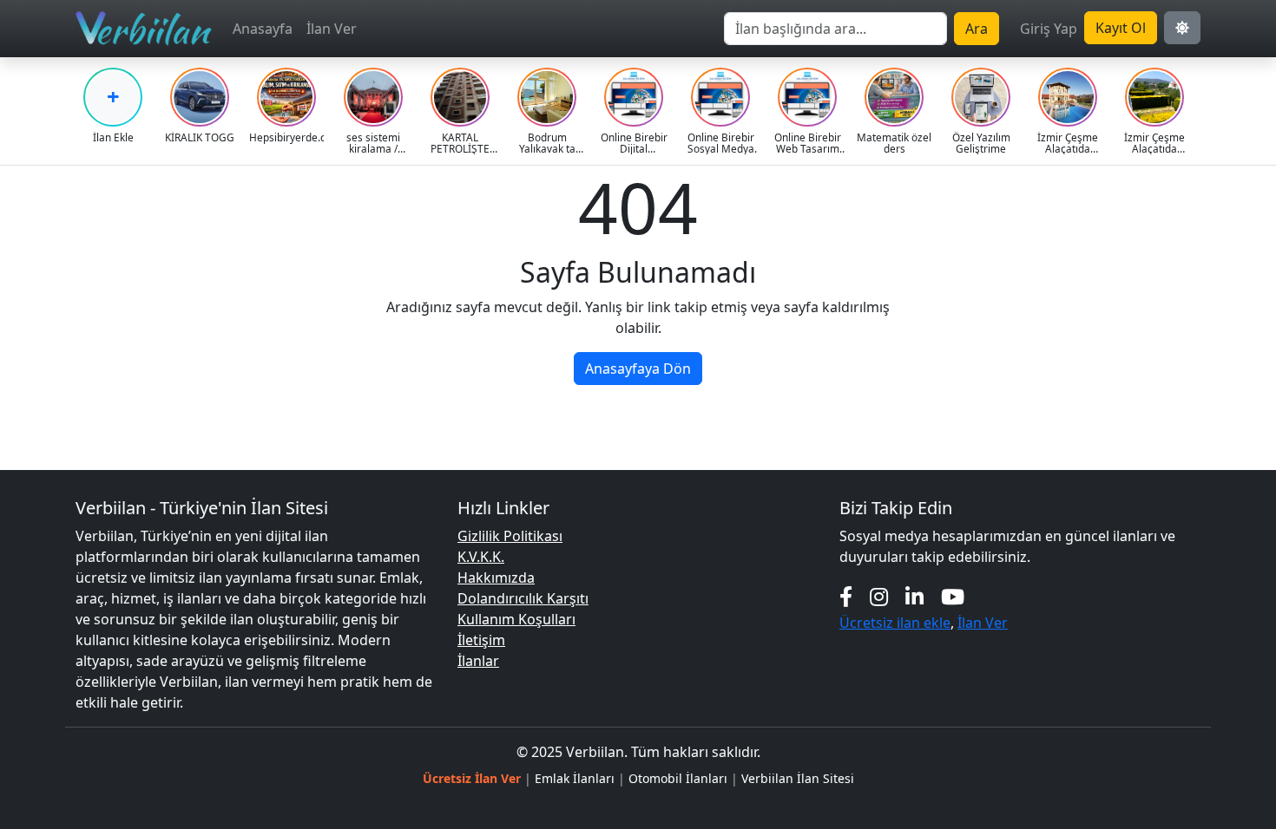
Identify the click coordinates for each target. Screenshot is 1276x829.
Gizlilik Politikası (509, 535)
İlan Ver (331, 28)
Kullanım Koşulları (516, 619)
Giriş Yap (1048, 28)
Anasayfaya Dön (638, 368)
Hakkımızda (496, 577)
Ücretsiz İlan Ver (472, 778)
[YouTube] (952, 596)
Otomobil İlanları (677, 778)
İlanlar (478, 660)
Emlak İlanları (575, 778)
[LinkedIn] (914, 596)
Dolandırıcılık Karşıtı (523, 598)
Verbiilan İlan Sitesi (797, 778)
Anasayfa (263, 28)
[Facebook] (845, 596)
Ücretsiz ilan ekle (894, 622)
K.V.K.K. (480, 556)
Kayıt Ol (1120, 27)
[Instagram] (879, 596)
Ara (976, 28)
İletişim (481, 639)
